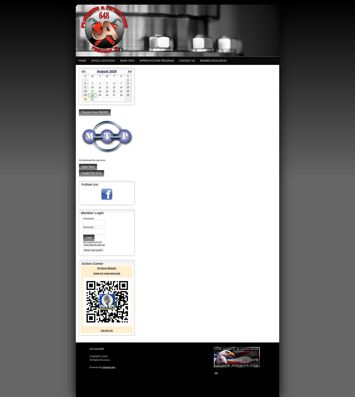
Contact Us (187, 60)
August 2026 (107, 71)
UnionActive (108, 367)
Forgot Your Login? (93, 250)
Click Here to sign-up (94, 245)
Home (82, 60)
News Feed (127, 60)
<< (84, 71)
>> (130, 71)
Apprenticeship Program (157, 60)
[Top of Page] (216, 373)
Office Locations (103, 60)
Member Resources (213, 60)
